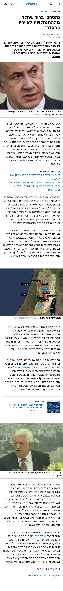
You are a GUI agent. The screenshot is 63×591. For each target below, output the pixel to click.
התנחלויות (43, 576)
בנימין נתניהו (54, 576)
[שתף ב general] (5, 4)
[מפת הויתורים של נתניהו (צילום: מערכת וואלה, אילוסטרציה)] (31, 294)
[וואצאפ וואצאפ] (11, 4)
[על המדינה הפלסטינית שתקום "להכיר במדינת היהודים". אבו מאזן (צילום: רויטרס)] (31, 451)
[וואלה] (31, 4)
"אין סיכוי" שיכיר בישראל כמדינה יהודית (37, 367)
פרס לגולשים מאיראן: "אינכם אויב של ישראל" (34, 182)
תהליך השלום (33, 576)
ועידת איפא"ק (38, 536)
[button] (50, 4)
